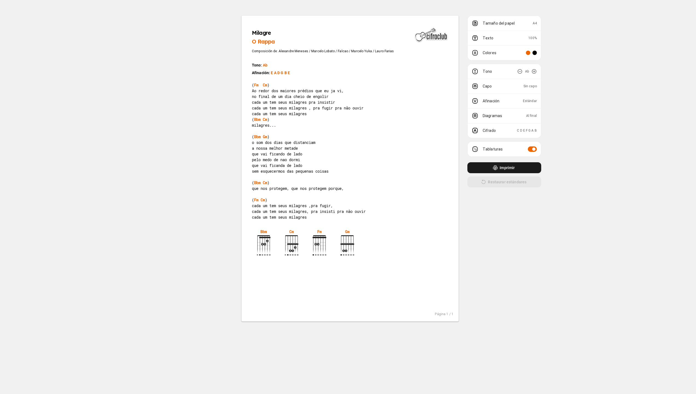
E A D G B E (280, 73)
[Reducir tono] (520, 71)
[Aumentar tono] (534, 71)
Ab (265, 65)
